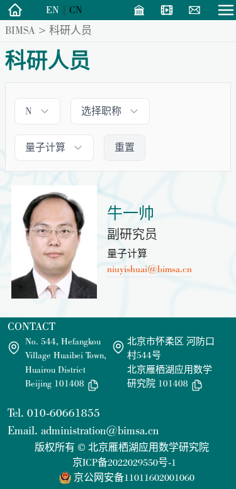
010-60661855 (63, 412)
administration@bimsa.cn (100, 430)
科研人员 (70, 30)
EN (52, 10)
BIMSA (20, 30)
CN (75, 10)
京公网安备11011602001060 (134, 477)
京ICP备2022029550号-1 (124, 462)
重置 (125, 147)
